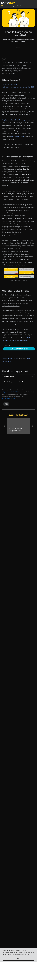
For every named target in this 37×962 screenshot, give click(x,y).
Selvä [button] (18, 958)
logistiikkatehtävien (17, 136)
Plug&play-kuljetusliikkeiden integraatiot (16, 120)
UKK (6, 404)
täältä (27, 954)
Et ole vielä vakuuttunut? (10, 359)
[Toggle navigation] (33, 4)
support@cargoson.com (8, 398)
